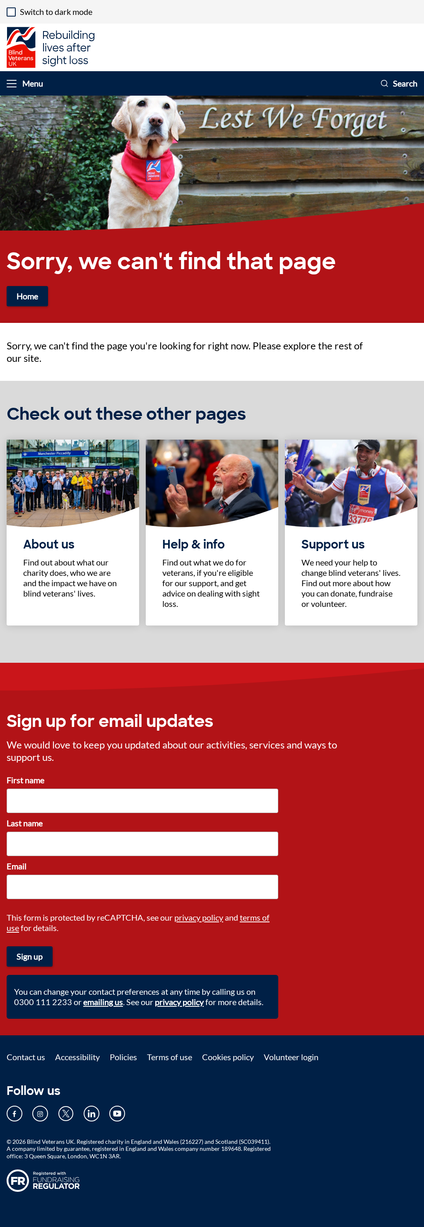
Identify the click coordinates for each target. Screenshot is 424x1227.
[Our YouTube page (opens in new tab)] (117, 1113)
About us (49, 544)
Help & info (193, 544)
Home (27, 296)
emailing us (103, 1002)
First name (25, 780)
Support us (333, 544)
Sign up (30, 956)
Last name (25, 823)
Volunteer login (291, 1057)
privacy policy (198, 917)
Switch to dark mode (56, 12)
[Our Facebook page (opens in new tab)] (14, 1113)
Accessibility (77, 1057)
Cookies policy (228, 1057)
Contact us (26, 1057)
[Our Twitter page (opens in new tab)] (66, 1113)
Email (16, 866)
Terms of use (169, 1057)
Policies (123, 1057)
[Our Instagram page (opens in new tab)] (40, 1113)
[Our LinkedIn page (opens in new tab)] (91, 1113)
